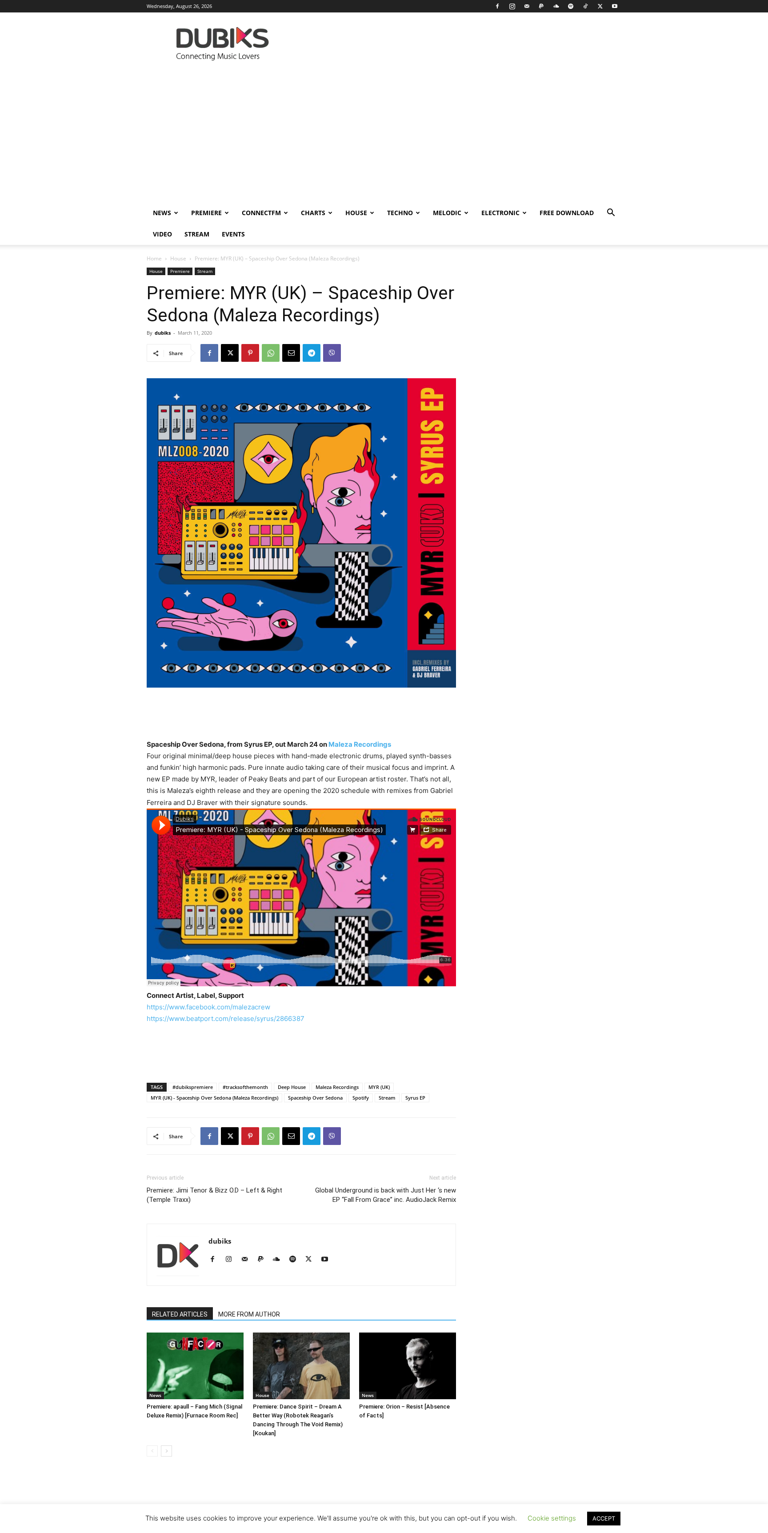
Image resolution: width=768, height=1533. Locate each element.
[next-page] (166, 1451)
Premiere (206, 212)
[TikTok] (585, 6)
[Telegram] (311, 353)
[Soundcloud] (556, 6)
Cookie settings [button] (552, 1518)
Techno (400, 212)
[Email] (291, 353)
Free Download (567, 212)
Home (154, 258)
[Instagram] (512, 6)
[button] (610, 213)
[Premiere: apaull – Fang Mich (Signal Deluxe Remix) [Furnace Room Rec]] (195, 1366)
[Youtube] (614, 6)
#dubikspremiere (192, 1087)
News (162, 212)
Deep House (292, 1087)
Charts (313, 212)
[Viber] (332, 353)
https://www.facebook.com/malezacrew (208, 1007)
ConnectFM (261, 212)
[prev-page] (152, 1451)
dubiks (163, 332)
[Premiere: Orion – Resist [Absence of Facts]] (407, 1366)
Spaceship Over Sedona (315, 1097)
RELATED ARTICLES (180, 1314)
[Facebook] (497, 6)
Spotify (360, 1097)
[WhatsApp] (271, 353)
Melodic (447, 212)
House (356, 212)
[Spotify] (570, 6)
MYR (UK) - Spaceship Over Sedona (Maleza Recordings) (214, 1097)
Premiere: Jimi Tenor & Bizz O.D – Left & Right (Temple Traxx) (214, 1195)
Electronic (500, 212)
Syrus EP (415, 1097)
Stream (196, 234)
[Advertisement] (384, 135)
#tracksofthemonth (245, 1087)
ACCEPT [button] (603, 1518)
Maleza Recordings (359, 744)
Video (162, 234)
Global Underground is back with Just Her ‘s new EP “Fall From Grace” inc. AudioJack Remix (385, 1195)
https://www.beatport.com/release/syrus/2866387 (225, 1018)
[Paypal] (541, 6)
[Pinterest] (250, 353)
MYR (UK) (379, 1087)
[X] (600, 6)
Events (233, 234)
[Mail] (526, 6)
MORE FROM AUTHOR (249, 1314)
